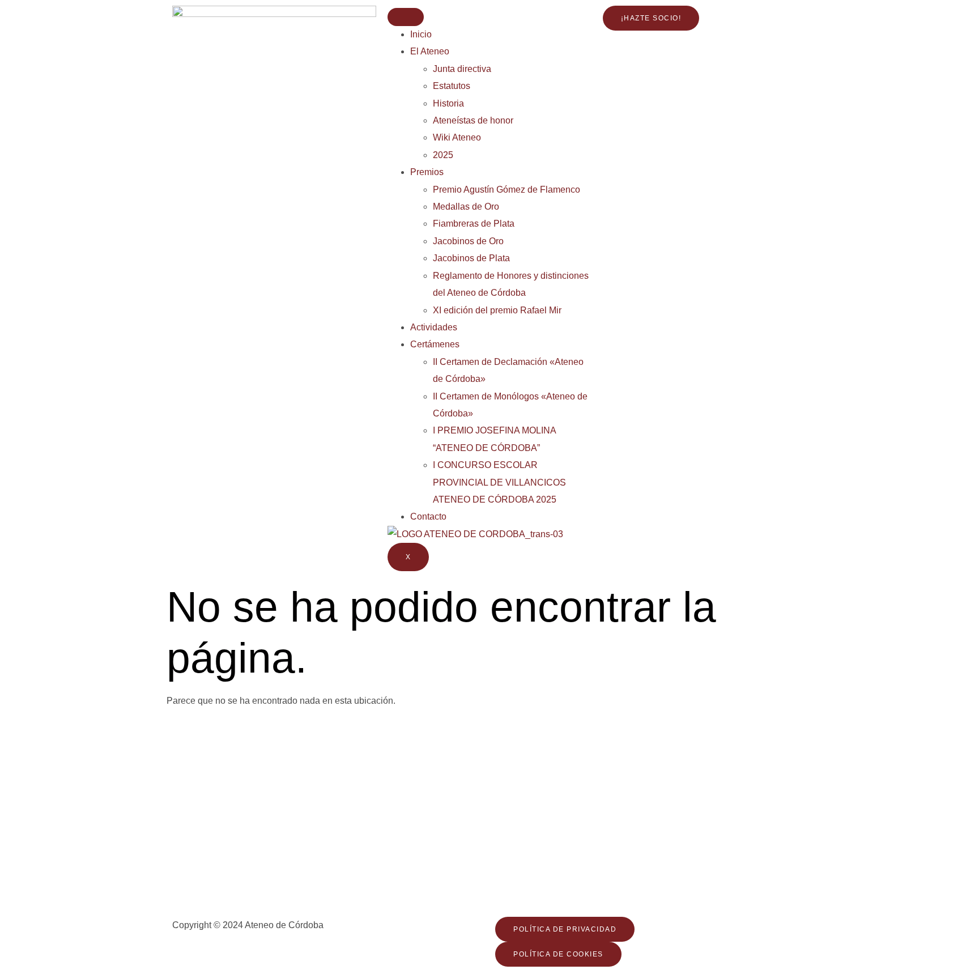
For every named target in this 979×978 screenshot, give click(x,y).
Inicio (421, 34)
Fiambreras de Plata (473, 223)
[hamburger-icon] (406, 17)
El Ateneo (429, 51)
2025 (443, 155)
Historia (448, 103)
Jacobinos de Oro (468, 241)
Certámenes (434, 344)
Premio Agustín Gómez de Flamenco (506, 189)
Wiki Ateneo (457, 137)
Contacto (428, 516)
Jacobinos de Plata (471, 258)
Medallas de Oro (466, 206)
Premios (427, 172)
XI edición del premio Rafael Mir (497, 310)
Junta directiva (462, 69)
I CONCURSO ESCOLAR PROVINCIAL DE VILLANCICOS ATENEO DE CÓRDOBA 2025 (499, 482)
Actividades (433, 327)
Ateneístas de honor (473, 120)
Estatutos (451, 86)
